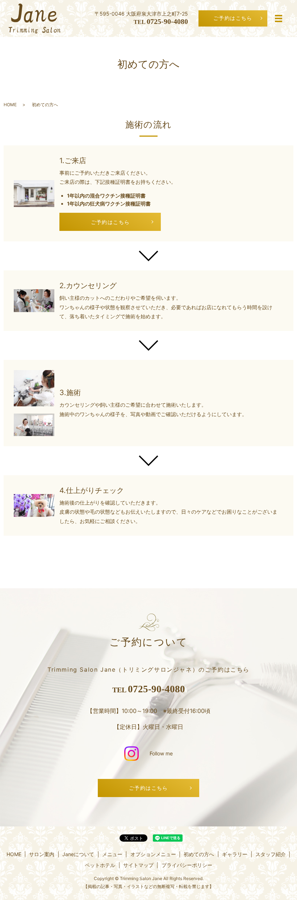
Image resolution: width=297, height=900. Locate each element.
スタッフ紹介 (270, 854)
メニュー (112, 854)
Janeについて (78, 854)
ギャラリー (234, 854)
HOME (10, 104)
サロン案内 (41, 854)
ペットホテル (100, 865)
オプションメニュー (153, 854)
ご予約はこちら (232, 18)
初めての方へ (199, 854)
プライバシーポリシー (187, 865)
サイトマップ (138, 865)
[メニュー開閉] (278, 18)
